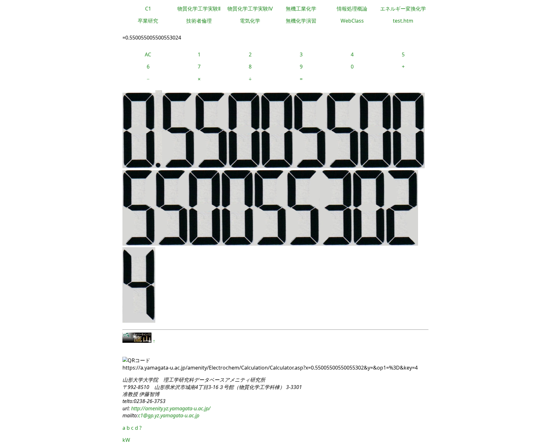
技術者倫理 (199, 20)
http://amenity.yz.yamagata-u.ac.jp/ (170, 408)
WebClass (352, 20)
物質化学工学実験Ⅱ (199, 8)
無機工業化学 (301, 8)
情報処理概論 (352, 8)
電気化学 (250, 20)
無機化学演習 (301, 20)
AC (148, 54)
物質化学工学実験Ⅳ (250, 8)
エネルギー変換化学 (403, 8)
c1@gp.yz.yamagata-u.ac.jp (168, 415)
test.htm (403, 20)
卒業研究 (148, 20)
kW (126, 439)
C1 (148, 8)
